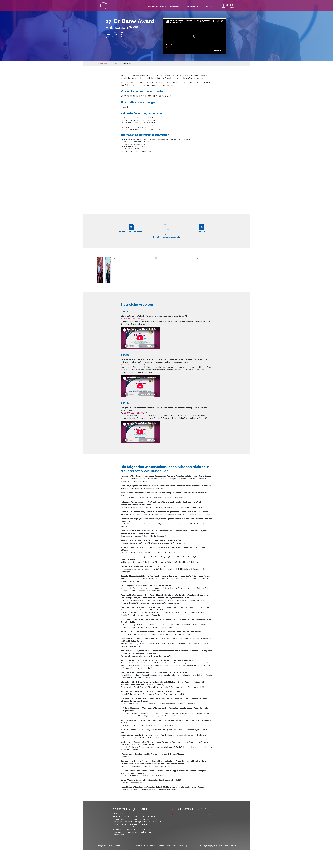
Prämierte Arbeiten (190, 6)
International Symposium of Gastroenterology (192, 814)
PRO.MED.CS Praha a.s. (122, 814)
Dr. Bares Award (102, 63)
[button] (100, 270)
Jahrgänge (174, 6)
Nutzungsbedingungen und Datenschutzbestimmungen (218, 846)
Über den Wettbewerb (157, 6)
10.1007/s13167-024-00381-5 (135, 413)
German (209, 6)
